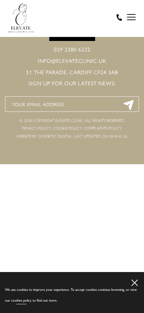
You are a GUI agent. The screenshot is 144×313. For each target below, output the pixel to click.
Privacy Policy (36, 128)
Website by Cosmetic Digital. (44, 136)
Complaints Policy (103, 128)
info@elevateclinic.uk (72, 60)
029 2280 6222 (72, 49)
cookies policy (21, 300)
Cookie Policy (67, 128)
